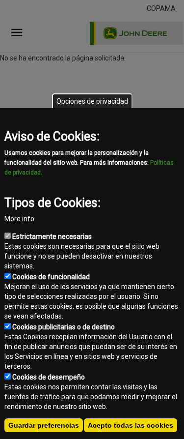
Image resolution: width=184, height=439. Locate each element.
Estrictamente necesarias (52, 236)
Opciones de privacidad (92, 101)
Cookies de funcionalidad (51, 277)
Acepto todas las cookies (130, 425)
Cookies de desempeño (48, 377)
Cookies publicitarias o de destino (63, 327)
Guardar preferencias (43, 425)
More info (19, 219)
